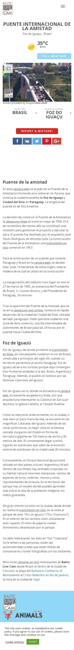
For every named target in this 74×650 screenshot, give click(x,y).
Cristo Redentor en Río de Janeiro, (46, 575)
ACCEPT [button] (33, 641)
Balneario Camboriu (44, 571)
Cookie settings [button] (14, 642)
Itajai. (36, 579)
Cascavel (8, 571)
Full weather (54, 56)
